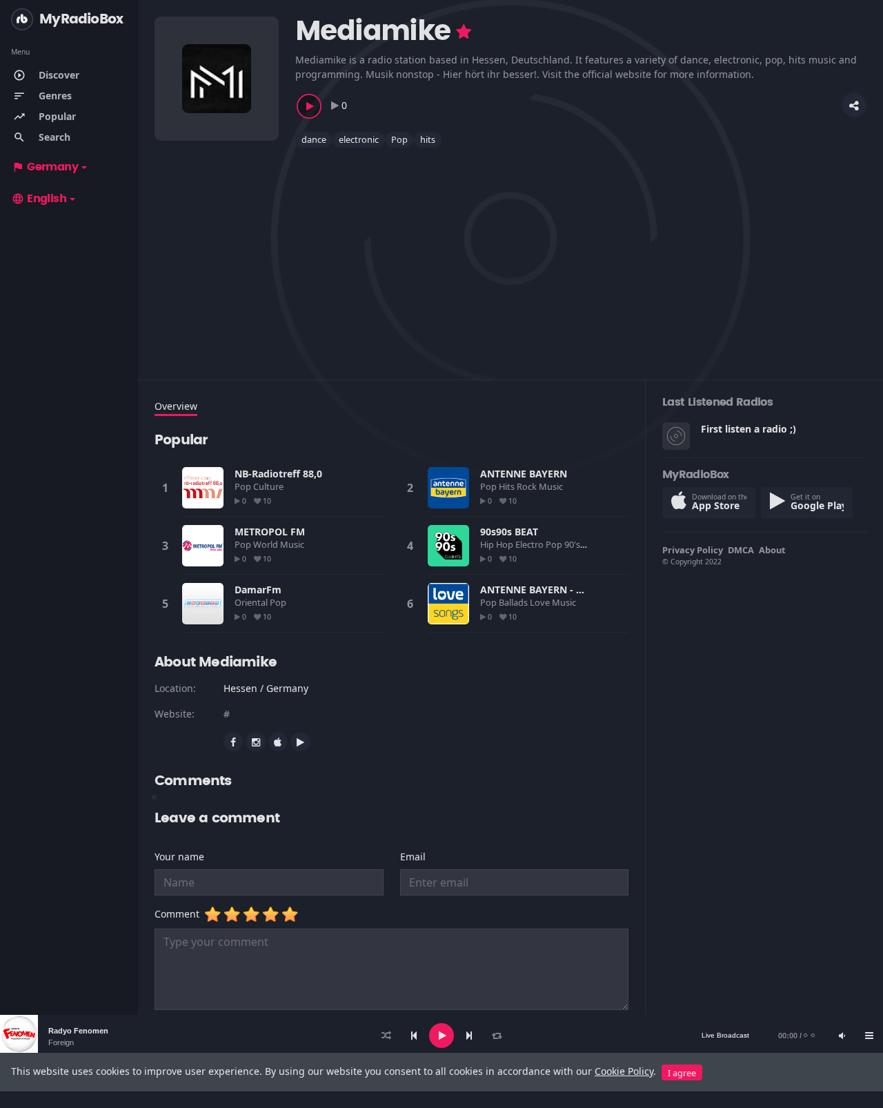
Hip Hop (497, 544)
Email (413, 856)
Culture (269, 486)
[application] (441, 1035)
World (266, 544)
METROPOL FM (270, 531)
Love (541, 602)
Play (203, 488)
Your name (179, 856)
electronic (359, 139)
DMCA (741, 550)
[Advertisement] (510, 255)
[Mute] (841, 1035)
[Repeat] (496, 1035)
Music (552, 486)
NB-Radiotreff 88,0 (278, 473)
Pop (399, 139)
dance (313, 139)
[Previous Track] (414, 1035)
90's (573, 544)
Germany (45, 167)
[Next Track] (469, 1035)
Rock (528, 486)
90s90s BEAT (509, 531)
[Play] (441, 1035)
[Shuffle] (386, 1035)
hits (427, 139)
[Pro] (463, 31)
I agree (682, 1073)
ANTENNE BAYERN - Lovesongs (553, 589)
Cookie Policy (624, 1071)
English (39, 198)
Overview (176, 406)
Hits (508, 486)
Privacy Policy (692, 550)
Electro (530, 544)
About (772, 550)
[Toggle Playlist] (869, 1035)
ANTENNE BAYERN (523, 473)
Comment (180, 913)
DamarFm (258, 589)
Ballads (514, 602)
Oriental (252, 602)
